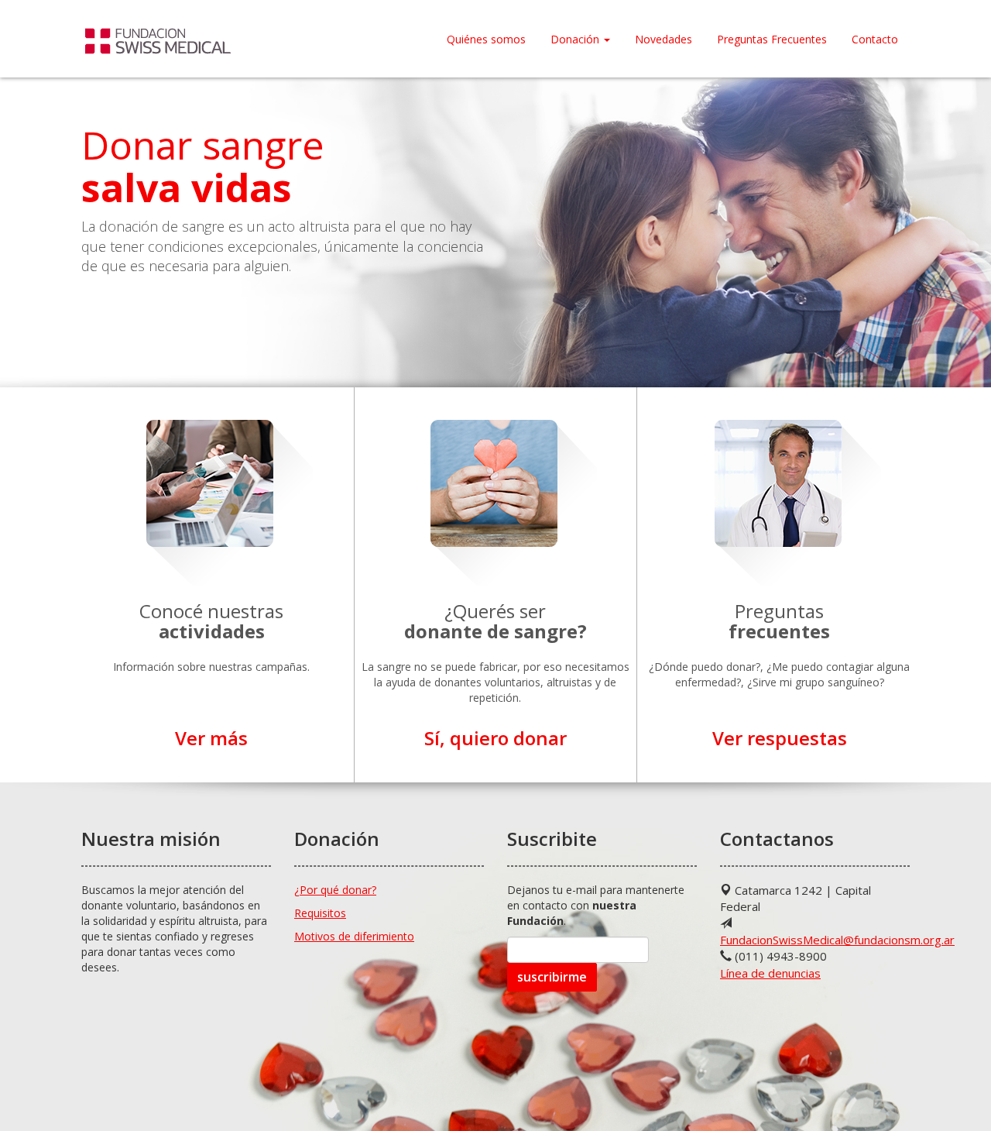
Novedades (663, 39)
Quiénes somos (486, 39)
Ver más (211, 738)
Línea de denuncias (770, 973)
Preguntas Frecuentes (772, 39)
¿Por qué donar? (335, 889)
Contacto (875, 39)
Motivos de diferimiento (354, 936)
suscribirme (552, 976)
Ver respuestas (779, 738)
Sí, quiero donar (495, 738)
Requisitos (320, 913)
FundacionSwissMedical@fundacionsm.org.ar (837, 939)
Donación (576, 39)
